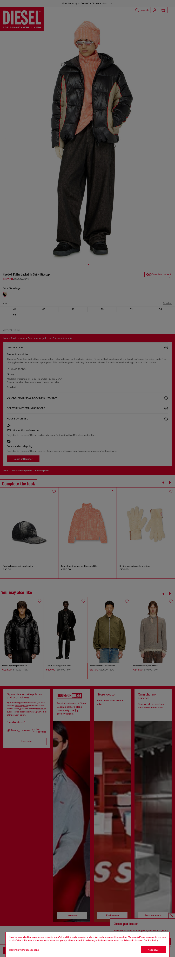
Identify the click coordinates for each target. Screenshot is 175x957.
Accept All (153, 949)
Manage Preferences (99, 940)
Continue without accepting (24, 949)
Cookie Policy (151, 940)
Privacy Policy (131, 940)
